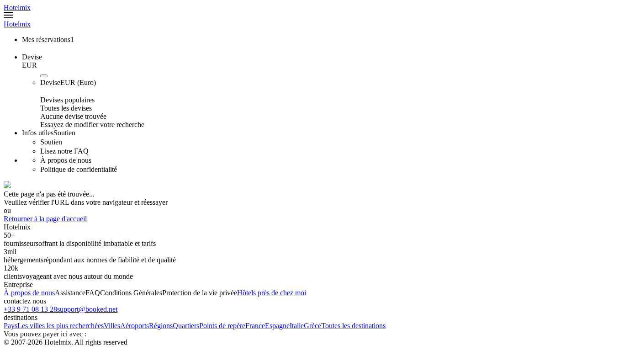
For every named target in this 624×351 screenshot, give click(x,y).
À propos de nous (29, 293)
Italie (297, 326)
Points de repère (222, 326)
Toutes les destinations (353, 326)
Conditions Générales (131, 293)
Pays (10, 326)
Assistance (70, 293)
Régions (161, 326)
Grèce (312, 326)
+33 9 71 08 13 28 (30, 309)
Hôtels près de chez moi (271, 293)
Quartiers (186, 326)
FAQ (92, 293)
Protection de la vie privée (199, 293)
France (255, 326)
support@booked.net (87, 309)
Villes (112, 326)
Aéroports (134, 326)
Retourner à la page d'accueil (45, 219)
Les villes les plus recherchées (60, 326)
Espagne (277, 326)
